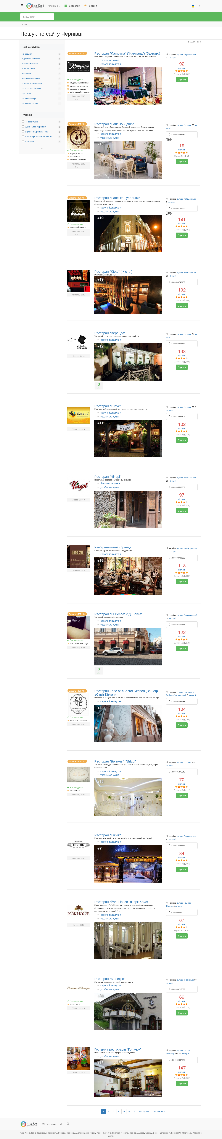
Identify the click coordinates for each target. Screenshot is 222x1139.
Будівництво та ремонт (35, 126)
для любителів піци (31, 78)
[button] (54, 5)
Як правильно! (31, 121)
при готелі (26, 93)
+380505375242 (178, 771)
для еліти (26, 73)
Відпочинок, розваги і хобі (36, 131)
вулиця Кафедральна (187, 548)
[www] (170, 139)
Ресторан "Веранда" (109, 332)
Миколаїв (197, 1132)
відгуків (181, 65)
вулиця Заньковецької (187, 615)
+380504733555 (178, 208)
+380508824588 (178, 701)
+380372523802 (178, 416)
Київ (22, 1132)
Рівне (99, 1132)
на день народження (31, 88)
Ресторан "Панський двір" (114, 123)
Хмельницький (82, 1132)
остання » (159, 1111)
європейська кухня (110, 64)
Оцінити (182, 79)
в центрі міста (28, 68)
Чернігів (124, 1132)
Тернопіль (52, 1132)
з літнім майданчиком (32, 83)
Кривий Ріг (176, 1132)
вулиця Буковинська (186, 836)
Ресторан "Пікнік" (107, 835)
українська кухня (109, 60)
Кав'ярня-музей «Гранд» (113, 547)
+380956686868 (178, 134)
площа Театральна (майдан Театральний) (180, 693)
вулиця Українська (185, 979)
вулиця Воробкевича (186, 54)
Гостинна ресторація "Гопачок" (117, 1049)
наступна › (144, 1111)
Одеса (148, 1132)
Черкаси (133, 1132)
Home (24, 24)
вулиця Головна (184, 125)
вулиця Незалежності (186, 477)
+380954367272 (178, 1059)
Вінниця (61, 1132)
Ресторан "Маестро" (109, 978)
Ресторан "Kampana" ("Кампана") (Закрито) (127, 53)
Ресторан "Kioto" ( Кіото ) (113, 271)
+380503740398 (178, 557)
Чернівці (70, 1132)
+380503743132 (178, 282)
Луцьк (92, 1132)
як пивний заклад (30, 103)
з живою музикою (30, 63)
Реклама (50, 1124)
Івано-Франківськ (39, 1132)
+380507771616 (178, 624)
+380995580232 (178, 487)
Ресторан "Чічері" (107, 476)
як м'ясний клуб (29, 98)
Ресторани (29, 141)
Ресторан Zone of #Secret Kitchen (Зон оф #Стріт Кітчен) (126, 692)
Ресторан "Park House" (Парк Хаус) (121, 901)
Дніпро (156, 1132)
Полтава (116, 1132)
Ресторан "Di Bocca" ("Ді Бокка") (118, 613)
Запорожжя (165, 1132)
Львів (27, 1132)
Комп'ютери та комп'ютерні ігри (39, 136)
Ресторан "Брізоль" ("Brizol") (115, 761)
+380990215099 (178, 989)
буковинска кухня (110, 483)
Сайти (110, 1135)
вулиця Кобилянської (186, 198)
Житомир (107, 1132)
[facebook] (167, 139)
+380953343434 (178, 343)
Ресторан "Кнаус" (107, 405)
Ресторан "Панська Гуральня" (117, 197)
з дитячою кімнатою (31, 58)
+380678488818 (178, 845)
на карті (172, 57)
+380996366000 (178, 912)
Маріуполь (187, 1132)
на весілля (27, 53)
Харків (141, 1132)
